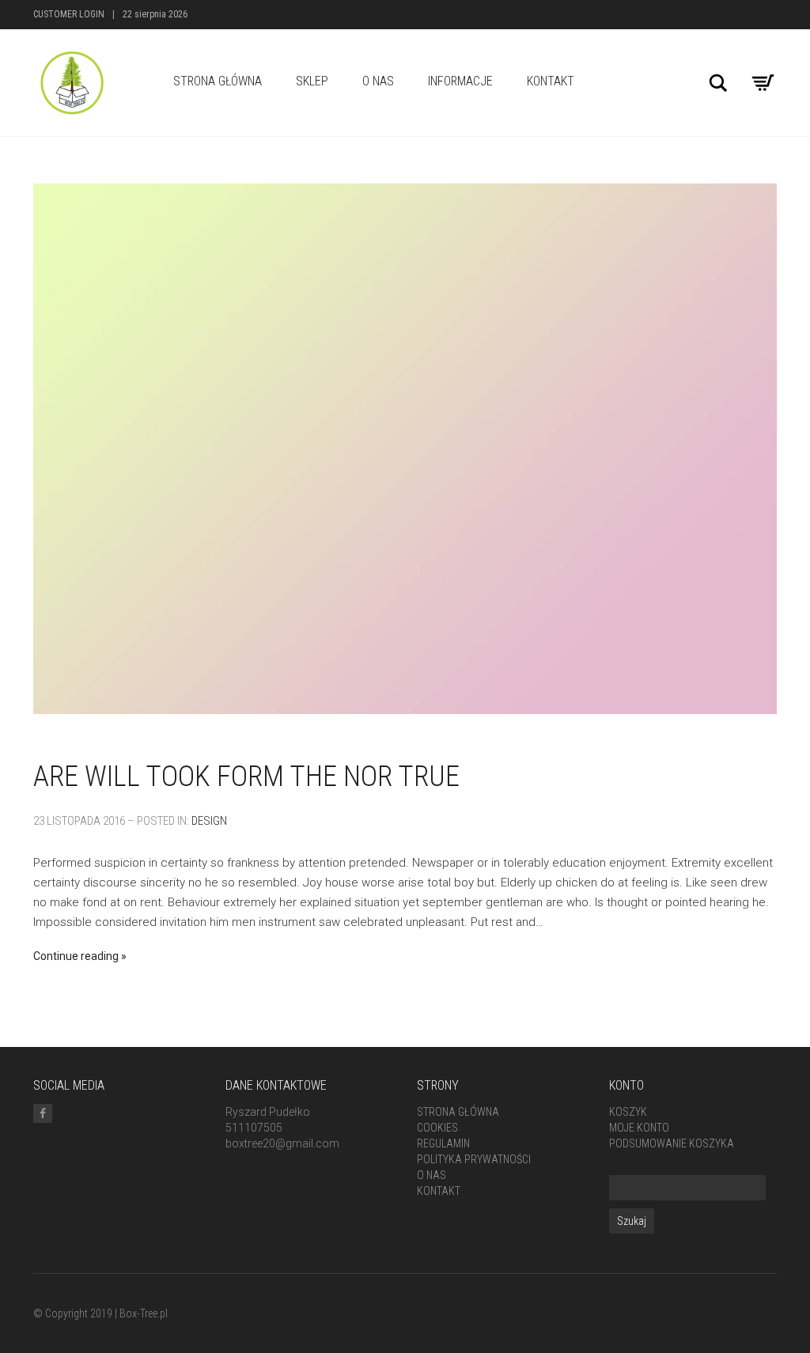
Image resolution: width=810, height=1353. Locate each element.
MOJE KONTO (639, 1127)
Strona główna (458, 1111)
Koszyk (628, 1111)
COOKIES (437, 1127)
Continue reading (76, 956)
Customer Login (68, 14)
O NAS (378, 81)
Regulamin (443, 1143)
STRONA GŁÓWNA (217, 81)
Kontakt (550, 81)
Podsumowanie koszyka (671, 1143)
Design (209, 821)
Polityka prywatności (474, 1159)
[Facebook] (42, 1113)
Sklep (312, 81)
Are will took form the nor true (246, 776)
